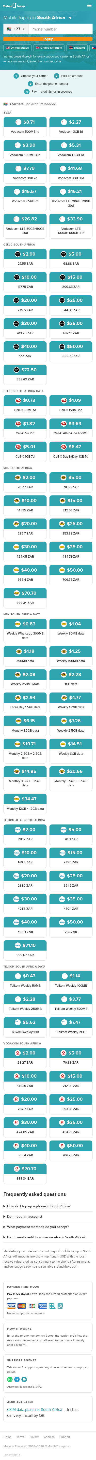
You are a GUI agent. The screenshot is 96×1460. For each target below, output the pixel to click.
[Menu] (89, 5)
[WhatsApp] (10, 1379)
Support (65, 1437)
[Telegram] (17, 1379)
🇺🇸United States (17, 48)
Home (7, 1437)
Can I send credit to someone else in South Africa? (46, 1237)
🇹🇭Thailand (77, 48)
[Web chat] (24, 1379)
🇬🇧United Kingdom (49, 48)
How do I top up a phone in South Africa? (38, 1206)
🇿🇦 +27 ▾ (16, 29)
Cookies (49, 1437)
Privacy (34, 1437)
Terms (20, 1437)
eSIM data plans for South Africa (34, 1409)
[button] (25, 127)
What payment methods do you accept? (38, 1227)
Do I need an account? (24, 1216)
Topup (48, 39)
